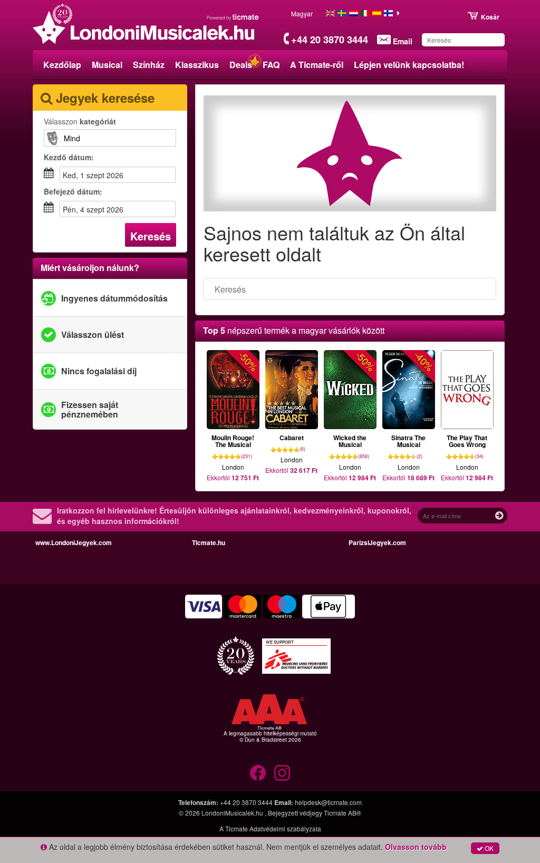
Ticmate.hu (208, 542)
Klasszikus (197, 65)
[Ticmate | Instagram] (282, 773)
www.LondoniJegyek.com (73, 542)
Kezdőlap (62, 65)
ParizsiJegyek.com (377, 542)
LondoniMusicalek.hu (233, 812)
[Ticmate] (233, 17)
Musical (107, 65)
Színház (149, 65)
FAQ (271, 65)
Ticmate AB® (342, 812)
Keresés (150, 236)
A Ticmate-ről (316, 65)
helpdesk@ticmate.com (328, 802)
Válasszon (80, 121)
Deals (240, 65)
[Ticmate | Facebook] (258, 773)
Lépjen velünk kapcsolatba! (409, 65)
